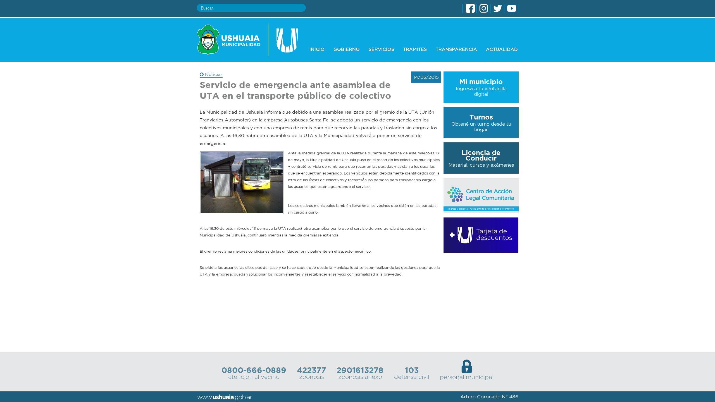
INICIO (317, 49)
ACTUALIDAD (502, 49)
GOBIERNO (346, 49)
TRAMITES (415, 49)
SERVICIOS (381, 49)
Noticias (213, 74)
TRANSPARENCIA (456, 49)
